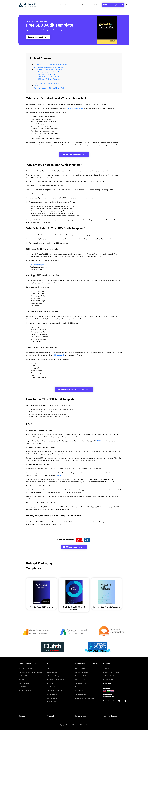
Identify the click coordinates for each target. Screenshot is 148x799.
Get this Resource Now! (37, 37)
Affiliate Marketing (52, 694)
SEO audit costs (61, 475)
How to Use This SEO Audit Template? (47, 83)
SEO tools (100, 441)
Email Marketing (52, 698)
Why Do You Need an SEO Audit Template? (49, 67)
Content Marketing (52, 672)
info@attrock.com (108, 696)
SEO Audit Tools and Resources (49, 79)
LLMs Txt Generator (109, 679)
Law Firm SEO (22, 676)
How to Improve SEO (24, 683)
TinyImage (106, 668)
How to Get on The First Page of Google (30, 672)
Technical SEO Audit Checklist (48, 77)
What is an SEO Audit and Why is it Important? (50, 65)
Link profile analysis (37, 265)
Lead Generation (52, 687)
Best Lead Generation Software (84, 698)
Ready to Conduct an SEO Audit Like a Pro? (49, 88)
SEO (45, 21)
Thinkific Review (80, 679)
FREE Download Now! (73, 547)
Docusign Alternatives (81, 672)
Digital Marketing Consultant (55, 679)
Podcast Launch (52, 702)
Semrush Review (80, 668)
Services (68, 5)
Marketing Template (24, 690)
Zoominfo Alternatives (81, 683)
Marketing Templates (37, 21)
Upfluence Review (80, 694)
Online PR (50, 683)
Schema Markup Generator (111, 672)
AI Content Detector (109, 676)
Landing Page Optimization (55, 690)
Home (52, 5)
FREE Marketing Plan (112, 5)
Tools (77, 5)
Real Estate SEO (23, 679)
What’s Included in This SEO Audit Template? (49, 69)
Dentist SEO (22, 687)
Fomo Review (79, 690)
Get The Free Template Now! (73, 155)
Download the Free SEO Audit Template (73, 389)
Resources (86, 5)
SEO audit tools (59, 355)
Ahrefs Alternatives (80, 687)
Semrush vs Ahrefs (80, 676)
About (58, 5)
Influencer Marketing (53, 676)
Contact (96, 5)
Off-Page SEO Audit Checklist (48, 72)
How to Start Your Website (26, 668)
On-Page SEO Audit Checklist (48, 74)
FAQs (36, 86)
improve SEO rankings (75, 108)
